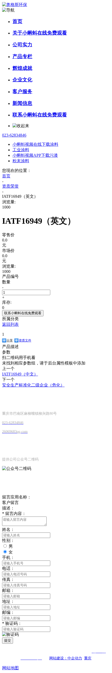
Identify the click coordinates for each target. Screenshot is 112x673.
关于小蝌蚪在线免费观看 (40, 33)
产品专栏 (22, 56)
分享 (10, 340)
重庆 (87, 658)
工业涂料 (21, 150)
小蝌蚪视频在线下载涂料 (35, 144)
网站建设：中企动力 (65, 658)
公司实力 (22, 44)
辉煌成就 (22, 68)
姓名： (8, 529)
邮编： (8, 612)
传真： (8, 579)
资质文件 (25, 340)
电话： (8, 568)
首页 (17, 21)
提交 (7, 640)
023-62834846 (14, 135)
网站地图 (10, 668)
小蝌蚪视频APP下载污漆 (35, 155)
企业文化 (22, 79)
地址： (8, 601)
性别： (8, 540)
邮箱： (8, 590)
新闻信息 (22, 103)
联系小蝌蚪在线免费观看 (40, 114)
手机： (8, 557)
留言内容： (14, 513)
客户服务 (22, 91)
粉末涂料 (21, 161)
